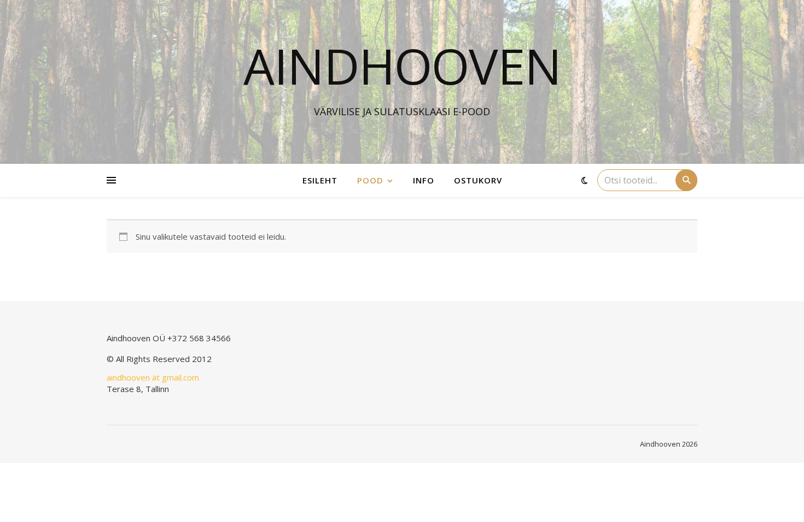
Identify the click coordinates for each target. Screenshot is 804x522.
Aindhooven (402, 65)
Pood (370, 180)
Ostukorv (478, 180)
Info (423, 180)
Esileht (319, 180)
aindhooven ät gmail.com (153, 377)
